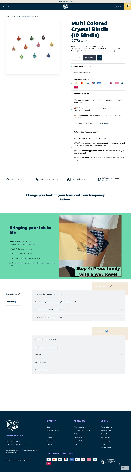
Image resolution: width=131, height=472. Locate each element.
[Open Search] (121, 6)
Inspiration (50, 437)
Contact (49, 444)
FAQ (48, 434)
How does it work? (53, 430)
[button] (59, 47)
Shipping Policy (106, 430)
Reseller (49, 441)
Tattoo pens (78, 437)
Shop (48, 427)
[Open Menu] (4, 6)
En (116, 6)
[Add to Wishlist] (100, 57)
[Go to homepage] (65, 6)
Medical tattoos (79, 441)
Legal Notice (105, 444)
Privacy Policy (105, 437)
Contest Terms (106, 448)
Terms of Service (106, 427)
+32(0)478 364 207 (13, 441)
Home (8, 16)
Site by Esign (119, 464)
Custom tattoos (79, 434)
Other (76, 444)
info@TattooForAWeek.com (16, 444)
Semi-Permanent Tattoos (82, 430)
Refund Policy (105, 434)
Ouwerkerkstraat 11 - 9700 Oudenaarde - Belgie (22, 450)
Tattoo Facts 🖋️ (13, 294)
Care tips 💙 (11, 302)
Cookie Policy (105, 441)
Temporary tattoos (80, 427)
